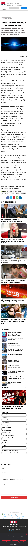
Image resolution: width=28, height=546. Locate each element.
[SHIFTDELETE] (5, 516)
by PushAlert (4, 9)
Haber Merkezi (22, 54)
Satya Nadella (4, 195)
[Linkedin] (20, 197)
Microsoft (17, 193)
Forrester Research (17, 191)
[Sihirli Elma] (11, 516)
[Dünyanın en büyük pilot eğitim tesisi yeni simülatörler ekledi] (4, 350)
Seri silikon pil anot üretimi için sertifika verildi (14, 355)
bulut (11, 191)
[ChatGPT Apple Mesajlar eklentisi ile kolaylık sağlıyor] (4, 373)
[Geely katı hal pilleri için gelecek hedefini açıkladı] (4, 339)
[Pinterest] (14, 197)
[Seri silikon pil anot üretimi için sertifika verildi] (4, 356)
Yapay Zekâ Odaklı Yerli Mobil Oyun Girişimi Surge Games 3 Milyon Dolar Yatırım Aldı (14, 334)
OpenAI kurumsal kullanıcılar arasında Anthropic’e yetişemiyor (15, 377)
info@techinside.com (14, 530)
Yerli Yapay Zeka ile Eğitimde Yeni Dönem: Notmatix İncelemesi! (12, 407)
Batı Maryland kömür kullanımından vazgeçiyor (13, 344)
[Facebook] (7, 197)
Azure (8, 191)
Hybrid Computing (5, 193)
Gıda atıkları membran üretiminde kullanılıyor (13, 360)
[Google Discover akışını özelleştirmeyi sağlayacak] (4, 367)
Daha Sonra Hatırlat (14, 8)
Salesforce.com (23, 193)
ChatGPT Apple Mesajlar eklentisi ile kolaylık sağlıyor (15, 372)
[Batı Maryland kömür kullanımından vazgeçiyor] (4, 345)
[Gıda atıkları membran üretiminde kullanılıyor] (4, 361)
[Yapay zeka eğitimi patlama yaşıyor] (4, 383)
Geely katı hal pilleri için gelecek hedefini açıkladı (15, 338)
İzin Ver (23, 8)
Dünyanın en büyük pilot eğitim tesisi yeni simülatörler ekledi (15, 349)
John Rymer (12, 193)
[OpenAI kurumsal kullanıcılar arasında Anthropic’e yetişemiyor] (4, 378)
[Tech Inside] (24, 516)
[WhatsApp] (17, 197)
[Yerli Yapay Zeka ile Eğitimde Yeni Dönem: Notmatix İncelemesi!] (14, 397)
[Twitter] (11, 197)
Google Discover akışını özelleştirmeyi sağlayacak (13, 366)
